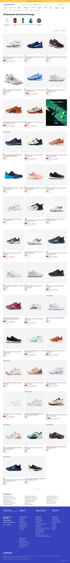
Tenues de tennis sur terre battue (30, 496)
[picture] (13, 44)
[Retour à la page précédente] (31, 489)
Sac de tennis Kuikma (31, 24)
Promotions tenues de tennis (30, 500)
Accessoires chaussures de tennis (52, 496)
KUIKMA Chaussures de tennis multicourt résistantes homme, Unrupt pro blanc (13, 58)
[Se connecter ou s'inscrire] (63, 4)
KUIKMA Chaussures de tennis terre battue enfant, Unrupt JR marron (55, 351)
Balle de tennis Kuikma (23, 24)
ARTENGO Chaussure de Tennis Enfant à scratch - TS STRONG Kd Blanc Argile (56, 220)
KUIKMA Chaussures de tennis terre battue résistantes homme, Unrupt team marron (13, 123)
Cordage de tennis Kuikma (39, 25)
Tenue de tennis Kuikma (15, 25)
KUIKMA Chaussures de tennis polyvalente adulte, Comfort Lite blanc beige (12, 220)
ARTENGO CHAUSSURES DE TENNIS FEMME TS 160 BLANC (55, 318)
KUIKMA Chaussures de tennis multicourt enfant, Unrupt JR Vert (33, 448)
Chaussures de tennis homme (30, 501)
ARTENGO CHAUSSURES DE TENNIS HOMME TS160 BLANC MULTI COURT (12, 91)
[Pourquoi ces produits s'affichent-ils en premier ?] (53, 30)
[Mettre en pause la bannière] (64, 1)
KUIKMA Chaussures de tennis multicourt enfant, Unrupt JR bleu (12, 253)
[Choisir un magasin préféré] (59, 4)
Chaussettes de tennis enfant (51, 501)
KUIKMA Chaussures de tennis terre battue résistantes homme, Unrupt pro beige (56, 415)
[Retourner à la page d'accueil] (9, 4)
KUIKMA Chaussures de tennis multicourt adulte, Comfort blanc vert (33, 155)
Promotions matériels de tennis (8, 501)
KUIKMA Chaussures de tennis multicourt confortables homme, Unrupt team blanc (35, 220)
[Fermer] (66, 1)
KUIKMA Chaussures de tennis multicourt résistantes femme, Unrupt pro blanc (56, 383)
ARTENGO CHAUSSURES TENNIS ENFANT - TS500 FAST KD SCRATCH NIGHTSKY (13, 188)
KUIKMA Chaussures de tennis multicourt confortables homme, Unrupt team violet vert (13, 480)
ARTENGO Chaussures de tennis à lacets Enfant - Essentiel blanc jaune (33, 286)
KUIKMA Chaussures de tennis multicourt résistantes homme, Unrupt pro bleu (34, 91)
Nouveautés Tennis (49, 500)
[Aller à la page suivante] (38, 489)
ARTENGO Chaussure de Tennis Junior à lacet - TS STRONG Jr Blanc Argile (34, 252)
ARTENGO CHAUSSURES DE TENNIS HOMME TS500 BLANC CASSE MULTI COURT (12, 448)
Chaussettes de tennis (28, 504)
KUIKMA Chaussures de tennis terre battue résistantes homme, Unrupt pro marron (56, 155)
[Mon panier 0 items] (66, 4)
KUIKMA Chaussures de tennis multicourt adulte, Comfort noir (55, 286)
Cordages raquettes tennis (7, 504)
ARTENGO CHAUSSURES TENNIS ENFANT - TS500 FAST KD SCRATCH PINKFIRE (34, 188)
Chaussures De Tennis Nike (51, 497)
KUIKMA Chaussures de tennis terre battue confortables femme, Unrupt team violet (11, 318)
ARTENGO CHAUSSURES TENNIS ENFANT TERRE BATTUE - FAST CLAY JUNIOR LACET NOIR (35, 479)
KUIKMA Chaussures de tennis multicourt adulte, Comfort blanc (12, 414)
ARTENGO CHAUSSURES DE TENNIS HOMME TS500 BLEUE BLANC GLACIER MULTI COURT (12, 155)
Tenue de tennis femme (7, 500)
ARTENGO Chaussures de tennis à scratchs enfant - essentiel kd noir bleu (56, 188)
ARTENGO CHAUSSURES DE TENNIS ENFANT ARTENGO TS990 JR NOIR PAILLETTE (56, 447)
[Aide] (61, 4)
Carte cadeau (63, 8)
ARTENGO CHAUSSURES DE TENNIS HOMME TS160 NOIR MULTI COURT (56, 58)
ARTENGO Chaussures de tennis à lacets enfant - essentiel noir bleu (12, 352)
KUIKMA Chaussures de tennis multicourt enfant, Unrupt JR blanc (33, 319)
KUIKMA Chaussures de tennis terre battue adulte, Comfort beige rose (34, 383)
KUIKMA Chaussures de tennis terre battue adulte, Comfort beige (34, 123)
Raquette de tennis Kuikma (7, 25)
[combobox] (63, 30)
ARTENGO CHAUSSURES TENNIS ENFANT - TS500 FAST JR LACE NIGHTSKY (34, 58)
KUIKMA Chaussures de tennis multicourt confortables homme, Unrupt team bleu (56, 253)
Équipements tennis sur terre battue (31, 497)
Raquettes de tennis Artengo (8, 496)
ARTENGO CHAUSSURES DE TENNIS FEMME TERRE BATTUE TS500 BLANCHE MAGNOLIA (34, 414)
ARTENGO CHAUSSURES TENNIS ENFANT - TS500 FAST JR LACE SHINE (13, 286)
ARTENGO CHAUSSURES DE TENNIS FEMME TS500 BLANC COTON (12, 383)
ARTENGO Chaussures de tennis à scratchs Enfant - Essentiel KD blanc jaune (56, 91)
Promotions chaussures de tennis (8, 497)
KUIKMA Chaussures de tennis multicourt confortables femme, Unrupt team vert (35, 351)
